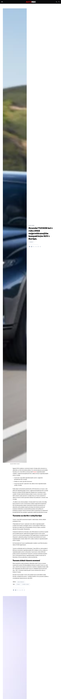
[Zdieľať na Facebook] (29, 247)
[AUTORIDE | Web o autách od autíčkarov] (31, 2)
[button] (2, 1)
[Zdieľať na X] (34, 247)
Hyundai (18, 463)
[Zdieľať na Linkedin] (36, 247)
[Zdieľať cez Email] (40, 247)
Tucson (34, 471)
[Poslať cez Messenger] (32, 247)
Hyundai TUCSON (13, 463)
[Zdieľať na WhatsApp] (38, 247)
